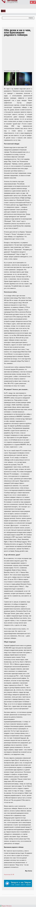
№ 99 (12, 874)
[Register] (34, 2)
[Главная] (10, 2)
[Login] (31, 2)
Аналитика (7, 874)
